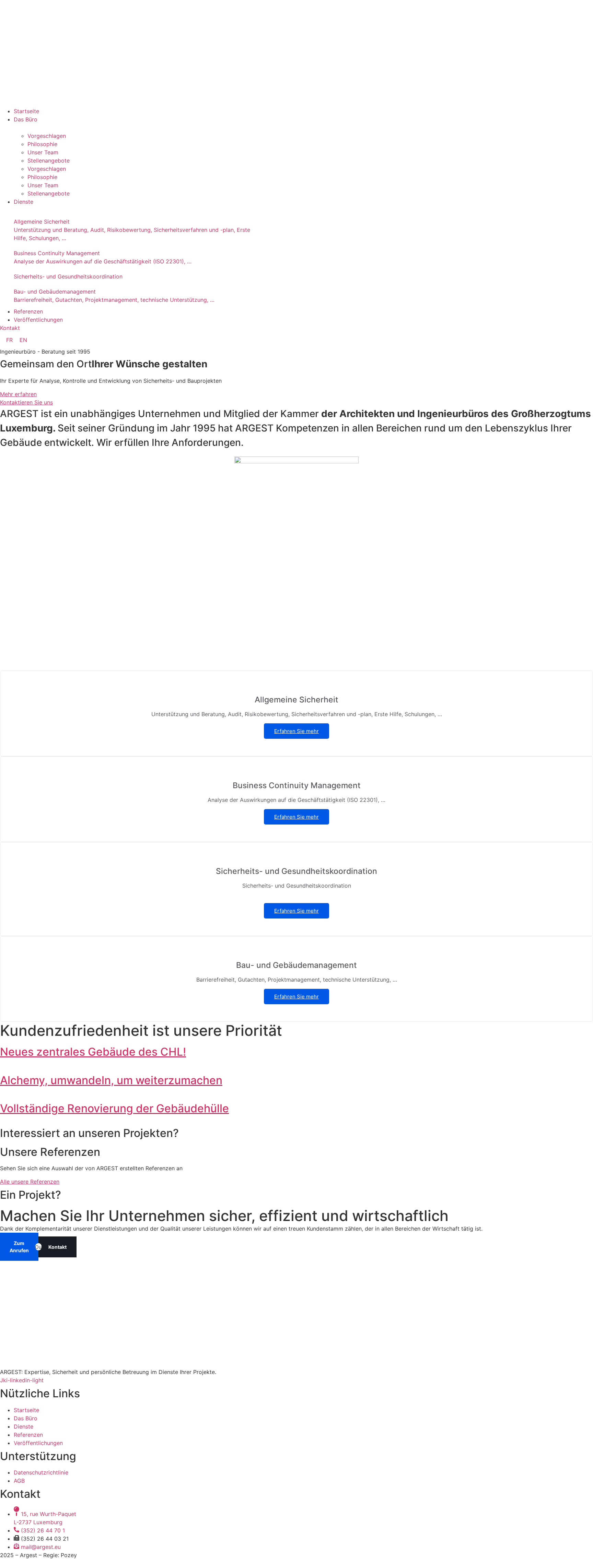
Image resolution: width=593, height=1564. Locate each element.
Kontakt (57, 1247)
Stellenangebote (48, 160)
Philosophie (42, 144)
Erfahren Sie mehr (296, 731)
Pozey (69, 1555)
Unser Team (42, 152)
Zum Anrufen (19, 1246)
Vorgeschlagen (46, 135)
